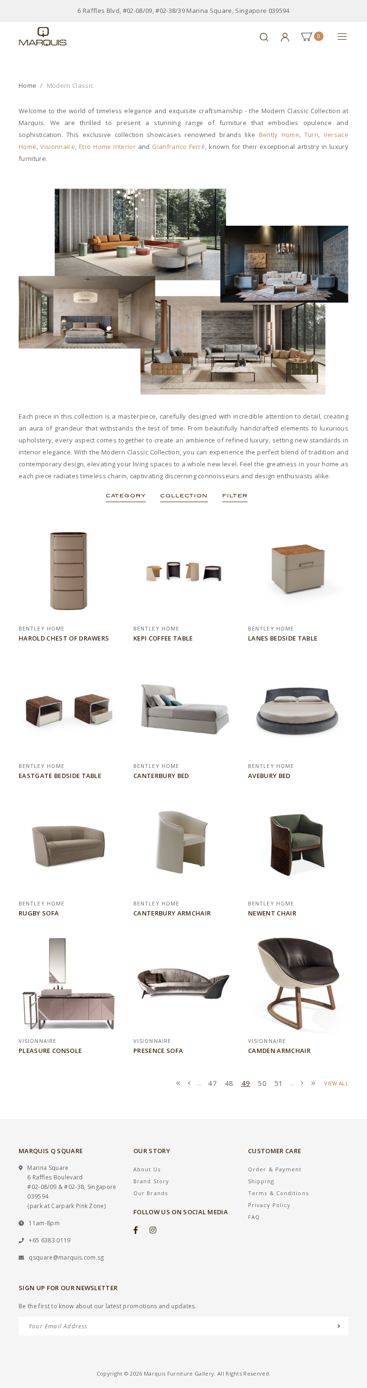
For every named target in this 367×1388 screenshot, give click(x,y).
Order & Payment (275, 1169)
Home (27, 85)
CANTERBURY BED (161, 775)
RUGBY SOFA (39, 913)
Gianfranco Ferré (178, 146)
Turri (311, 134)
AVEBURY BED (269, 775)
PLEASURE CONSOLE (50, 1050)
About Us (147, 1169)
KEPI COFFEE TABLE (163, 638)
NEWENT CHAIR (272, 913)
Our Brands (150, 1193)
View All (336, 1083)
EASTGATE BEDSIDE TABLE (60, 775)
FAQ (254, 1216)
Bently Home (279, 134)
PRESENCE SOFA (158, 1050)
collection (184, 495)
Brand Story (151, 1181)
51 (278, 1083)
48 (229, 1083)
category (126, 495)
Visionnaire (57, 146)
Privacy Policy (269, 1205)
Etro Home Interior (107, 146)
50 (262, 1083)
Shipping (261, 1181)
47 (212, 1083)
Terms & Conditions (278, 1193)
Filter (235, 495)
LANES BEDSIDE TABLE (282, 638)
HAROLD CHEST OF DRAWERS (64, 638)
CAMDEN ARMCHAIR (279, 1050)
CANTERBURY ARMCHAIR (172, 913)
